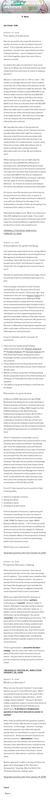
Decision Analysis (33, 352)
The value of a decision (16, 35)
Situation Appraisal (33, 349)
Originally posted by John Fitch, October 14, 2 (23, 553)
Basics (8, 793)
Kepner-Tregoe (33, 295)
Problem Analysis (14, 352)
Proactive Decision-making (18, 564)
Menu (26, 17)
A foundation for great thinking (20, 245)
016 (44, 553)
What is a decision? (14, 682)
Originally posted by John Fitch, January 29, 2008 (25, 777)
